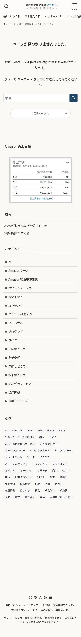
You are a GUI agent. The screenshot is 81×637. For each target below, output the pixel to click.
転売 (17, 497)
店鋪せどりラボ (18, 366)
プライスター (59, 463)
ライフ (12, 340)
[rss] (45, 597)
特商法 (58, 483)
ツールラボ (15, 323)
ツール (31, 457)
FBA (39, 430)
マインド (10, 470)
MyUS (62, 430)
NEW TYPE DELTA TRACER (19, 437)
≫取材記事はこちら (16, 233)
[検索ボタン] (6, 6)
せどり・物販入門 (20, 314)
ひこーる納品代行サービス (20, 443)
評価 (7, 497)
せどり (53, 437)
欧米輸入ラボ (17, 375)
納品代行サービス (20, 384)
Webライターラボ (20, 288)
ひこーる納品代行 (43, 610)
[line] (35, 597)
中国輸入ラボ (17, 349)
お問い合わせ (13, 605)
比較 (37, 483)
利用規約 (45, 605)
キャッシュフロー (15, 450)
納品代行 (50, 490)
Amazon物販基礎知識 (23, 279)
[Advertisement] (40, 546)
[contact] (50, 597)
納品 (37, 490)
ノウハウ (45, 457)
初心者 (41, 477)
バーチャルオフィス (16, 463)
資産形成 (14, 392)
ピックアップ (39, 463)
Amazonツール (18, 270)
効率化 (63, 477)
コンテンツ (15, 305)
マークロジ (26, 470)
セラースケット (13, 457)
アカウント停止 (48, 443)
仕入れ (66, 470)
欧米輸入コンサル (21, 610)
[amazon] (40, 597)
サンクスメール (63, 450)
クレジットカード (40, 450)
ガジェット (15, 296)
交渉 (54, 470)
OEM (41, 437)
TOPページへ (40, 113)
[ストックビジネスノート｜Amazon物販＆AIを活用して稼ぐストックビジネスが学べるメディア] (40, 6)
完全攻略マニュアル (64, 605)
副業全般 (14, 357)
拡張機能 (25, 483)
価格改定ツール (23, 477)
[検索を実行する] (73, 98)
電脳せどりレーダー (61, 497)
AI (9, 262)
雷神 (42, 497)
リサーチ (42, 470)
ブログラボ (15, 331)
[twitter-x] (30, 597)
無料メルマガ (62, 610)
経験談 (63, 490)
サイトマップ (30, 605)
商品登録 (10, 483)
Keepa (50, 430)
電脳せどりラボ (18, 401)
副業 (52, 477)
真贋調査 (10, 490)
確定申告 (25, 490)
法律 (47, 483)
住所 (7, 477)
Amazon (17, 430)
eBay (29, 430)
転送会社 (30, 497)
